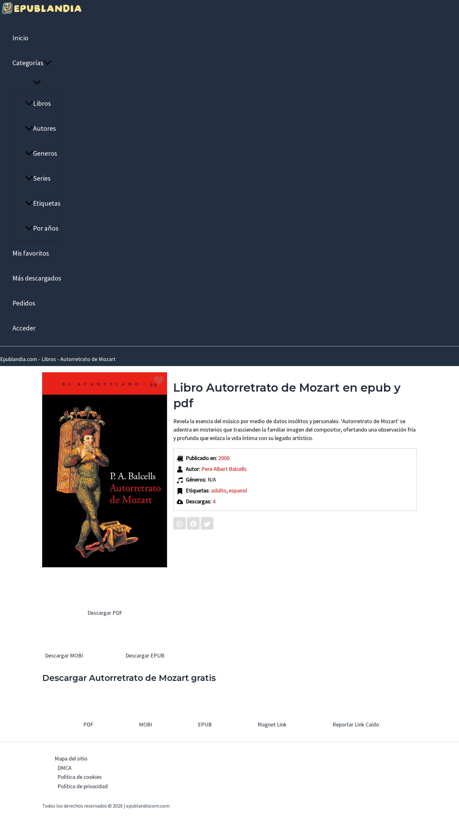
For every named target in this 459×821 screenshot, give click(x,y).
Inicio (20, 37)
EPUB (204, 724)
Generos (45, 153)
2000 (224, 458)
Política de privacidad (82, 786)
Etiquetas (47, 203)
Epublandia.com (18, 359)
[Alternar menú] (36, 82)
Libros (42, 103)
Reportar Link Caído (355, 724)
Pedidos (23, 303)
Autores (44, 128)
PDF (87, 724)
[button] (47, 62)
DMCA (64, 767)
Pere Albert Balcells (224, 468)
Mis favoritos (30, 253)
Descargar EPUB (144, 655)
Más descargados (36, 278)
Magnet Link (271, 724)
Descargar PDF (104, 612)
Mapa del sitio (71, 758)
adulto (218, 490)
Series (42, 178)
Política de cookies (79, 776)
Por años (45, 228)
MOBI (145, 724)
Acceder (24, 328)
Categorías (27, 62)
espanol (238, 490)
